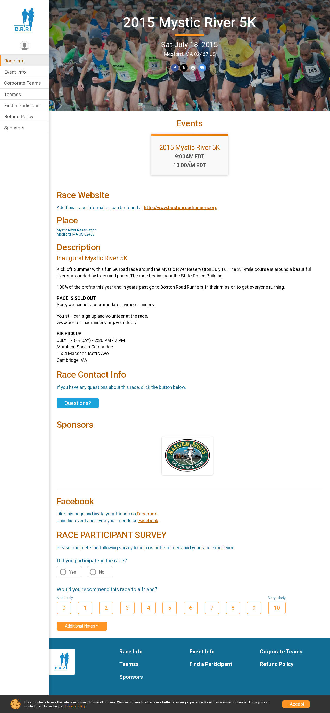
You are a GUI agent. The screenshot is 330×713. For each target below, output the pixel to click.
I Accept (295, 704)
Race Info (14, 61)
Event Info (15, 72)
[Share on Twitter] (184, 68)
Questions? (77, 403)
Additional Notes (80, 626)
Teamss (12, 94)
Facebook (147, 513)
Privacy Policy (75, 706)
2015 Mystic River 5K (189, 22)
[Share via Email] (193, 68)
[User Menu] (24, 45)
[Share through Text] (202, 68)
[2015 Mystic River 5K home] (24, 20)
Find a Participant (22, 105)
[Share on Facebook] (175, 68)
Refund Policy (19, 116)
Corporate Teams (22, 83)
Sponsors (14, 127)
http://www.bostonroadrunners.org (180, 207)
